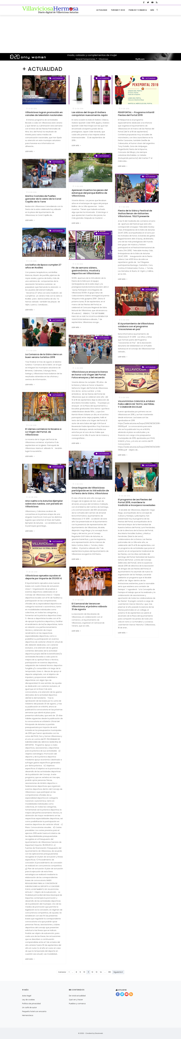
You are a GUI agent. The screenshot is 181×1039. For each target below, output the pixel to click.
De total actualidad (77, 995)
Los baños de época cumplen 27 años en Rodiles (43, 266)
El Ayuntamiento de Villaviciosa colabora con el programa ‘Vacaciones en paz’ (136, 326)
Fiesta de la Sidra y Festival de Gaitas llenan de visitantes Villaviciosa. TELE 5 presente (135, 213)
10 (84, 972)
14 (101, 972)
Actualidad (101, 10)
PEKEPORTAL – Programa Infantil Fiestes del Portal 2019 (136, 114)
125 (109, 972)
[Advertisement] (90, 33)
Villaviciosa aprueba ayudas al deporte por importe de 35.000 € (43, 577)
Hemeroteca (27, 1015)
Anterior (62, 972)
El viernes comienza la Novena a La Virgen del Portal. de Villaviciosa (43, 431)
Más (152, 10)
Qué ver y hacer (76, 999)
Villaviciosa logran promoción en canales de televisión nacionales (44, 114)
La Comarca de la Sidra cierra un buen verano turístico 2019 (43, 356)
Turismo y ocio (118, 10)
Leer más (29, 151)
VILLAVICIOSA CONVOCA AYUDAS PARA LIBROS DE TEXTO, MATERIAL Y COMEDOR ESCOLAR (136, 404)
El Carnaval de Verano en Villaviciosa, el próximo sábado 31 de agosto (89, 606)
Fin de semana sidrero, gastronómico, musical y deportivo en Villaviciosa (86, 270)
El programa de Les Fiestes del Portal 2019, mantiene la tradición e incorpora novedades (136, 502)
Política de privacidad (31, 1003)
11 (88, 972)
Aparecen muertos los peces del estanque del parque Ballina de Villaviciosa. (90, 193)
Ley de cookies (28, 999)
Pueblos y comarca (138, 10)
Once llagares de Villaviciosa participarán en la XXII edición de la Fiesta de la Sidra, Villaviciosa (90, 490)
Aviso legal (26, 995)
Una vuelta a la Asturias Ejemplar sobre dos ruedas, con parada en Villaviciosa (44, 503)
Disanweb (99, 1033)
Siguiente (118, 972)
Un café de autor (29, 1007)
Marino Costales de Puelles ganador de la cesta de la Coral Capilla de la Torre (43, 198)
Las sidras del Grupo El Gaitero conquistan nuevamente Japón (90, 114)
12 (92, 972)
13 (96, 972)
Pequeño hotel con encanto (34, 1011)
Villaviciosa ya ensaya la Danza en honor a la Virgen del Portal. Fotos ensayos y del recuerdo (90, 374)
